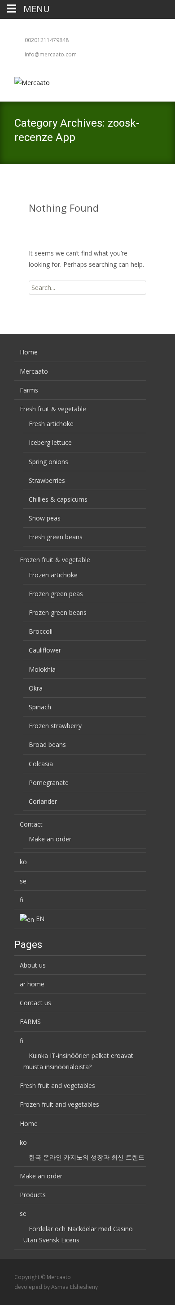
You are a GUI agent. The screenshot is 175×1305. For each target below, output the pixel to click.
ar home (32, 984)
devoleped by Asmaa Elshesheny (56, 1287)
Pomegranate (49, 782)
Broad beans (47, 744)
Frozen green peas (56, 593)
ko (23, 861)
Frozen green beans (58, 612)
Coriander (43, 801)
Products (33, 1194)
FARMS (30, 1021)
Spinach (40, 707)
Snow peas (45, 518)
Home (29, 352)
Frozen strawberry (55, 725)
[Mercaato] (25, 80)
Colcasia (41, 763)
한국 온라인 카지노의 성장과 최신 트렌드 (86, 1157)
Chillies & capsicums (58, 499)
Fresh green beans (56, 537)
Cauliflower (45, 650)
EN (40, 918)
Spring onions (48, 461)
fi (21, 900)
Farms (29, 390)
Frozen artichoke (53, 575)
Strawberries (47, 480)
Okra (36, 688)
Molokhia (42, 669)
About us (33, 965)
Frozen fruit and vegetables (59, 1104)
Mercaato (34, 371)
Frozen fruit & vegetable (55, 559)
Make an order (50, 839)
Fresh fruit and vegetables (57, 1085)
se (23, 881)
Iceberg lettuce (50, 442)
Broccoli (40, 631)
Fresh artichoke (51, 423)
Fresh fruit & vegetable (53, 409)
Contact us (35, 1002)
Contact (31, 824)
